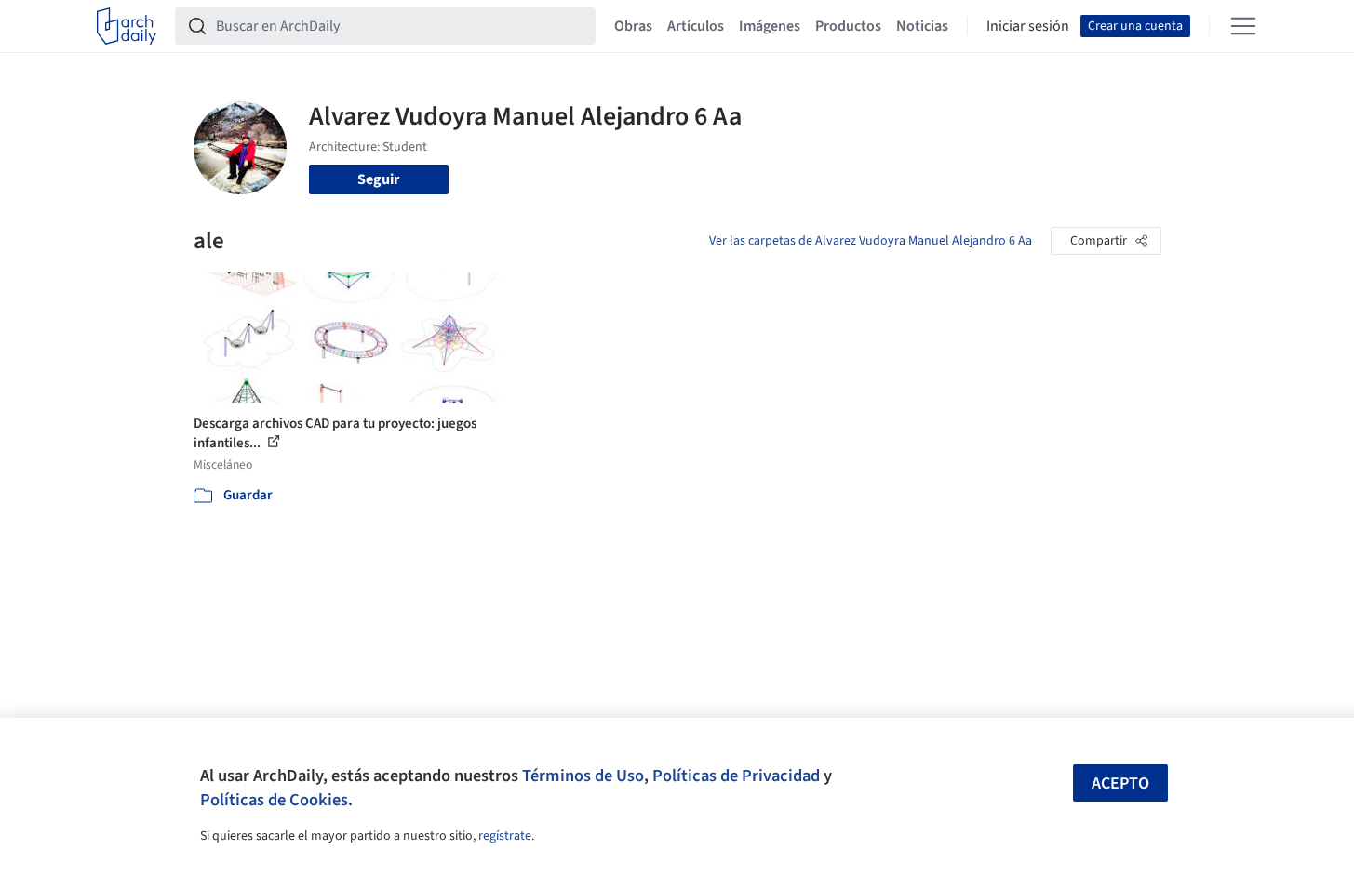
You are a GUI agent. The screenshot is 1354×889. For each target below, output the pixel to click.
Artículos (695, 26)
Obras (633, 26)
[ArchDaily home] (126, 26)
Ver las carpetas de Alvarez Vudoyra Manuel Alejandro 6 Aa (870, 240)
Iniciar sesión (1027, 26)
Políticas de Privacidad (736, 775)
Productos (848, 26)
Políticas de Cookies (274, 800)
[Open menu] (1243, 26)
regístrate (504, 836)
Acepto (1120, 783)
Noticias (922, 26)
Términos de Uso (583, 775)
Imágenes (769, 26)
